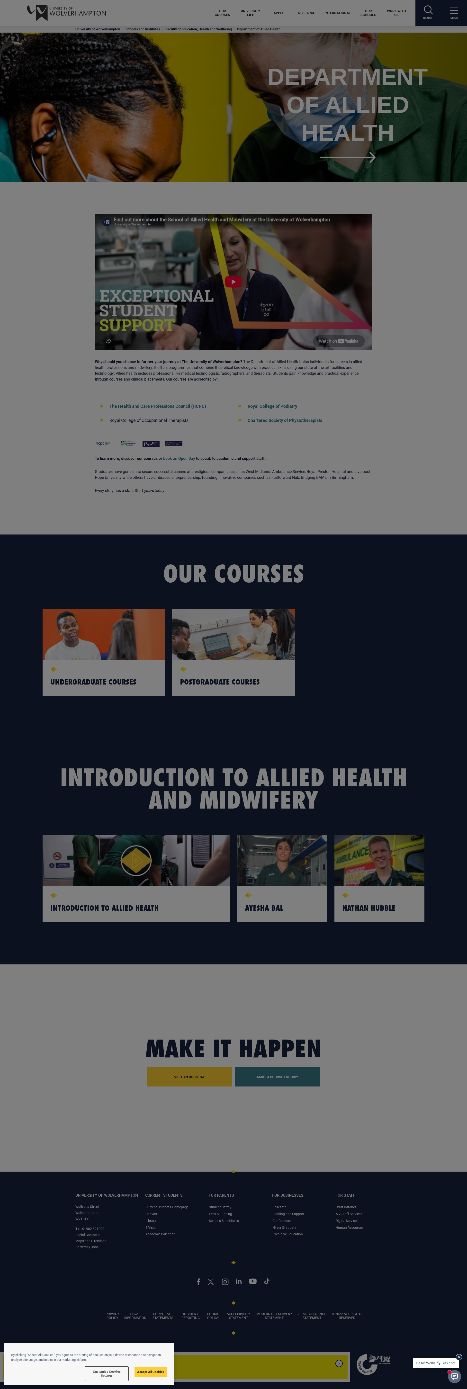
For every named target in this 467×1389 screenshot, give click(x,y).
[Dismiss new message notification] (459, 1357)
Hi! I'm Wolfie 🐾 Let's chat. (436, 1363)
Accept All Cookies (150, 1372)
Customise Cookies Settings (107, 1373)
